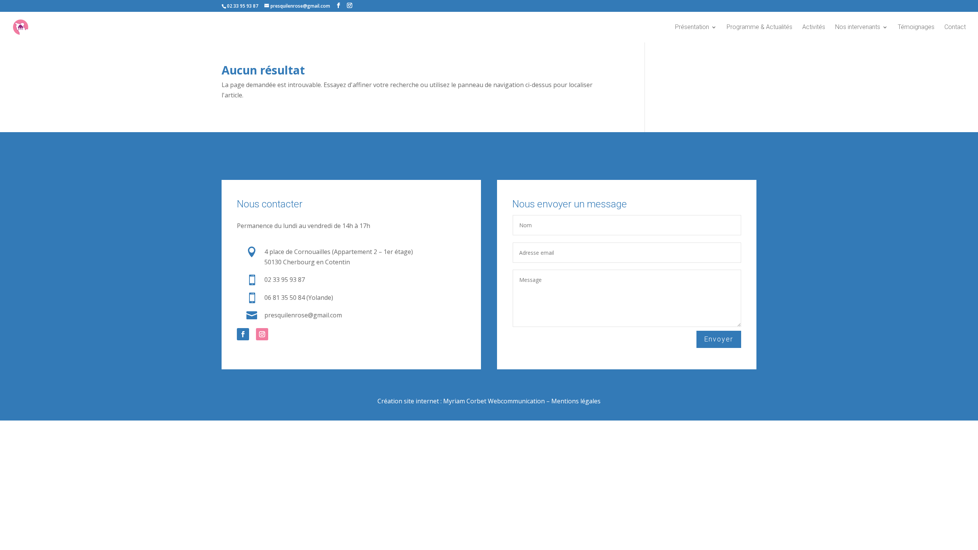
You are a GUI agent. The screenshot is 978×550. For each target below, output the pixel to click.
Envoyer (719, 339)
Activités (813, 27)
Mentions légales (576, 401)
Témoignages (916, 27)
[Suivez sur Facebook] (243, 334)
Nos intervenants (857, 27)
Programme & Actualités (759, 27)
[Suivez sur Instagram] (262, 334)
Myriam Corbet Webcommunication (493, 401)
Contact (955, 27)
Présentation (692, 27)
